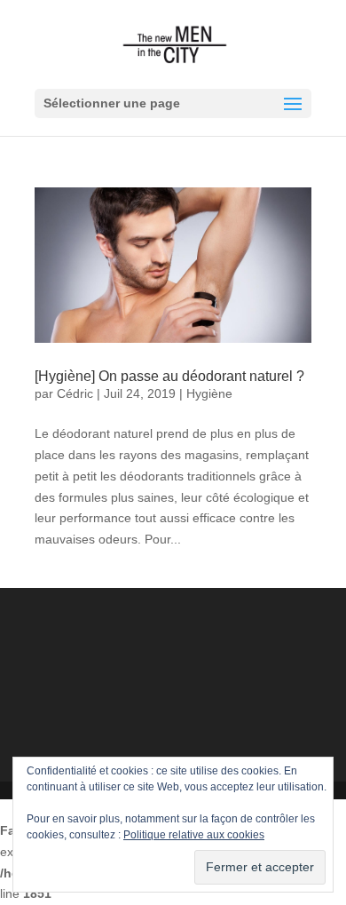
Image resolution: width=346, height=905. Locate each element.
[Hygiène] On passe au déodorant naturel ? (169, 376)
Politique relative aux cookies (193, 835)
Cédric (75, 393)
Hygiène (209, 393)
